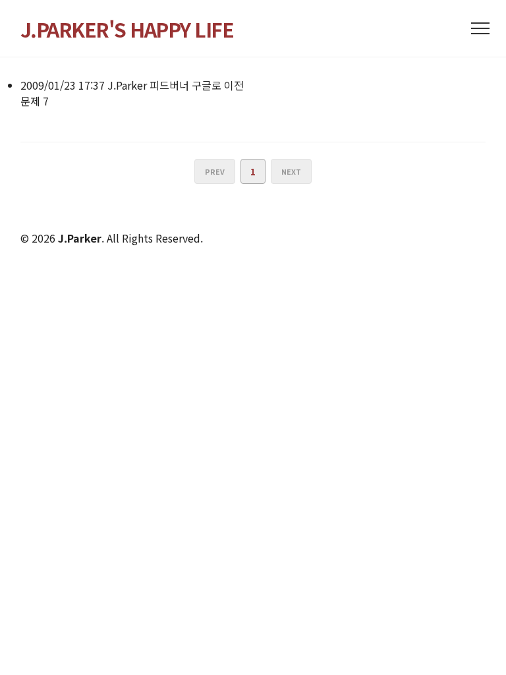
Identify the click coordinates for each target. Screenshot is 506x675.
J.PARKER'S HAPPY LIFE (127, 29)
